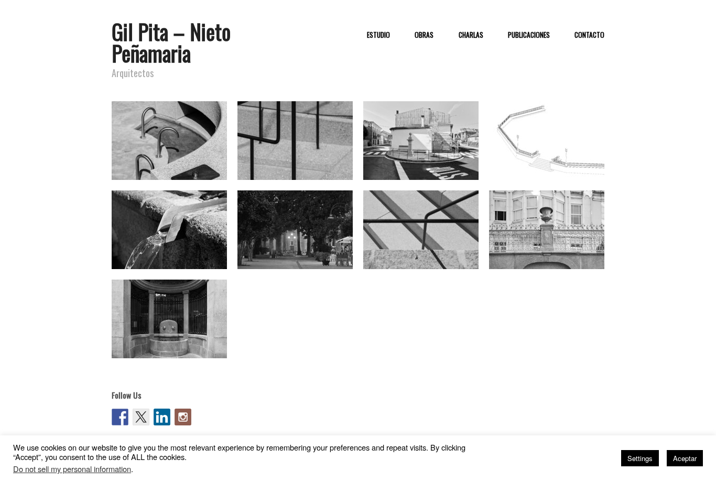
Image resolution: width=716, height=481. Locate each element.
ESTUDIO (378, 35)
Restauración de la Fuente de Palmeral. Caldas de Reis (299, 253)
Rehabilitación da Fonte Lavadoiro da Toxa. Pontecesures (291, 159)
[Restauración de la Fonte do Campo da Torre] (421, 229)
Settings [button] (640, 458)
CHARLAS (471, 35)
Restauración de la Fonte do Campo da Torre (423, 253)
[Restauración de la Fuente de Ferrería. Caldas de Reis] (421, 140)
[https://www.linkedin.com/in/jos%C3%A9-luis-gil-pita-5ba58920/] (162, 417)
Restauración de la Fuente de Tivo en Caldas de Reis (174, 253)
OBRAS (424, 35)
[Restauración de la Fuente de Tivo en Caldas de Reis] (169, 229)
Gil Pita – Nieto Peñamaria (171, 42)
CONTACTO (589, 35)
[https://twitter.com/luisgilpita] (141, 417)
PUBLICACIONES (529, 35)
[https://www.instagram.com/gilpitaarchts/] (183, 417)
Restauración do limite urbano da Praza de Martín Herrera (552, 164)
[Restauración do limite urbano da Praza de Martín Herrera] (546, 140)
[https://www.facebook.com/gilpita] (120, 417)
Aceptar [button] (685, 458)
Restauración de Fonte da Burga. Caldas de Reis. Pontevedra (545, 248)
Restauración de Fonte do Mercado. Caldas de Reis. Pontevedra (168, 338)
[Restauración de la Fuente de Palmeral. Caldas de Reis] (295, 229)
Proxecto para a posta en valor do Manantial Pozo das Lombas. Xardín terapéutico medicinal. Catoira (171, 154)
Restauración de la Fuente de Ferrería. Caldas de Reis (425, 164)
